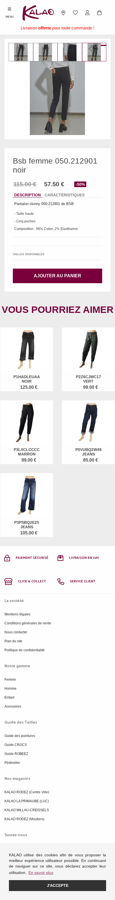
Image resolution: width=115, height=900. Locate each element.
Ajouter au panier (57, 275)
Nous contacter (15, 632)
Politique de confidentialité (24, 650)
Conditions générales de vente (27, 623)
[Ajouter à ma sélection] (97, 45)
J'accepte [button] (57, 885)
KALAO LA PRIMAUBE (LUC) (26, 801)
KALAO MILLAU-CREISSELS (26, 810)
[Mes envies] (76, 12)
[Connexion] (88, 12)
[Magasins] (64, 12)
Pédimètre (12, 763)
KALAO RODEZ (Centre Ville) (26, 792)
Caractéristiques (65, 195)
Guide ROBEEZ (16, 754)
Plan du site (13, 641)
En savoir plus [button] (40, 872)
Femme (10, 680)
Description (27, 195)
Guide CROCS (15, 745)
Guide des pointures (19, 736)
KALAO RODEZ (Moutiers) (24, 819)
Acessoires (12, 706)
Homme (10, 688)
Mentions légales (17, 614)
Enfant (9, 697)
